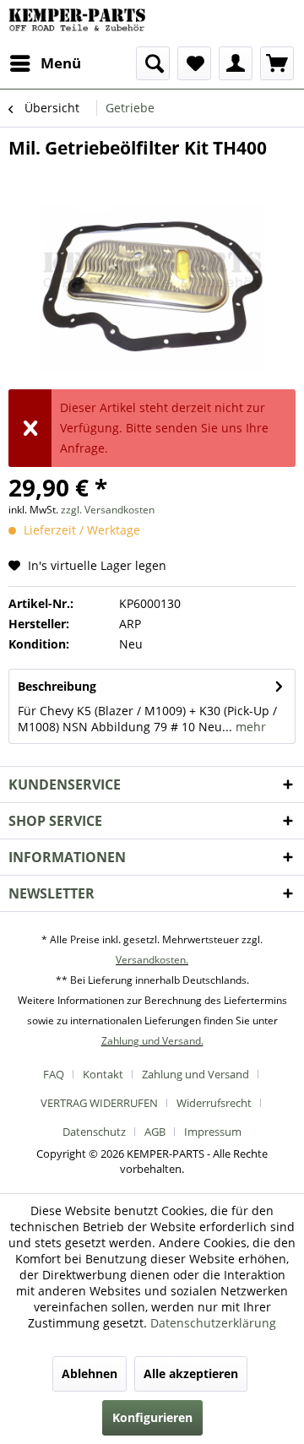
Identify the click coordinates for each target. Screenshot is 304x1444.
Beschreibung (57, 686)
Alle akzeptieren (191, 1373)
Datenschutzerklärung (213, 1323)
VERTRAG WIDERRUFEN (99, 1102)
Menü (61, 63)
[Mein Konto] (235, 63)
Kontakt (103, 1074)
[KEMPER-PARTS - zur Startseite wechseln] (80, 23)
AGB (155, 1131)
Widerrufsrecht (214, 1102)
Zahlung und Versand (195, 1074)
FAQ (53, 1074)
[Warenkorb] (277, 63)
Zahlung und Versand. (152, 1041)
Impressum (213, 1131)
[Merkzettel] (194, 63)
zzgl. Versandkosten (108, 509)
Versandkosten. (152, 960)
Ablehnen (89, 1373)
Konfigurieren (152, 1417)
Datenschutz (94, 1131)
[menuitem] (45, 63)
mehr (249, 727)
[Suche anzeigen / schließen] (153, 63)
